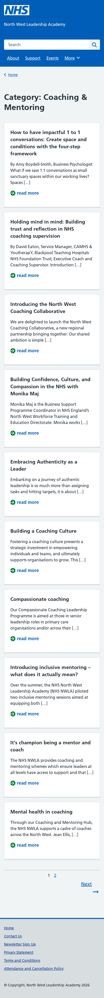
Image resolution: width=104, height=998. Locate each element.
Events (52, 58)
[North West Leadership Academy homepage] (16, 10)
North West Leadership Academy (34, 24)
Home (13, 74)
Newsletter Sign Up (20, 944)
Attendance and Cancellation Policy (34, 968)
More (71, 58)
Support (32, 58)
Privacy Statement (18, 952)
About (13, 58)
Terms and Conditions (22, 960)
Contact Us (13, 936)
